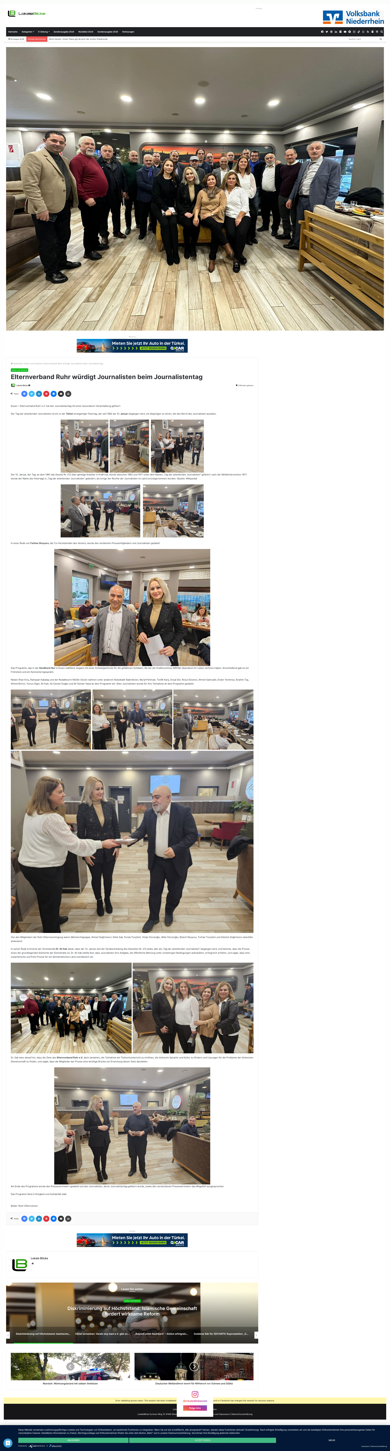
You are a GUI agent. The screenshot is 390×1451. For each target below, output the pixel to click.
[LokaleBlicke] (26, 13)
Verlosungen (128, 31)
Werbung (132, 337)
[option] (132, 1313)
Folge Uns (195, 1408)
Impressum (224, 1414)
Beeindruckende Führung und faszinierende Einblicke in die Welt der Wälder (85, 39)
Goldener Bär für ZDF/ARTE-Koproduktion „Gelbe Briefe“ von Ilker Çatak (132, 1311)
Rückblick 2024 (85, 31)
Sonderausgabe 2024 (64, 31)
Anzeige (259, 8)
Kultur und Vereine (33, 363)
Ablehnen (73, 1440)
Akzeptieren (202, 1440)
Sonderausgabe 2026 (108, 31)
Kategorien (27, 31)
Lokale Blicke (22, 385)
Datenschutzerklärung (241, 1414)
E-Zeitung (43, 31)
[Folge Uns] (195, 1396)
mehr (332, 1440)
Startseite (13, 31)
